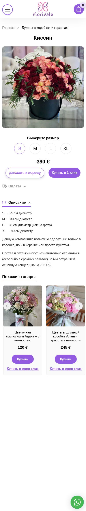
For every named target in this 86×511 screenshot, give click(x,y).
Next (79, 306)
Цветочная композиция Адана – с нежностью (22, 336)
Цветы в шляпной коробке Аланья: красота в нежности (65, 336)
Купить (22, 359)
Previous (7, 306)
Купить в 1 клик (64, 172)
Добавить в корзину (25, 173)
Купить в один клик (23, 368)
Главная (8, 27)
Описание (17, 202)
